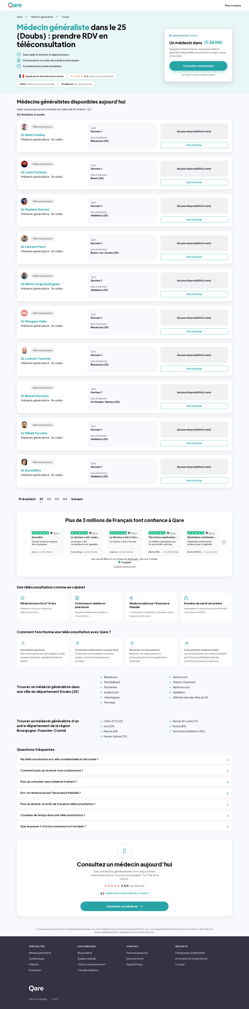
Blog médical (85, 952)
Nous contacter (135, 958)
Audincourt (111, 692)
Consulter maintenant (198, 66)
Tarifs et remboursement (91, 964)
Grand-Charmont (184, 682)
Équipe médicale (87, 958)
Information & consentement (191, 958)
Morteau (109, 702)
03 (57, 499)
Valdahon (179, 692)
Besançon (110, 677)
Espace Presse (134, 964)
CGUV (54, 999)
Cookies (180, 964)
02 (49, 499)
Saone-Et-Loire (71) (185, 721)
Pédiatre (33, 964)
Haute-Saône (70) (115, 736)
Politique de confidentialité (190, 952)
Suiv (77, 499)
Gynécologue (36, 958)
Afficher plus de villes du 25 (190, 697)
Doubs (65, 16)
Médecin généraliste (42, 16)
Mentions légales (38, 999)
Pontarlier (110, 687)
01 (41, 499)
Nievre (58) (111, 731)
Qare (19, 16)
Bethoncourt (181, 687)
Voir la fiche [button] (194, 145)
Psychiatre (35, 970)
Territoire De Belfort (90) (188, 731)
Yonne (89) (179, 726)
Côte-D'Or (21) (113, 721)
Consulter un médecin (122, 906)
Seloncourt (180, 677)
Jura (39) (109, 726)
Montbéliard (112, 682)
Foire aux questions (137, 952)
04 (65, 499)
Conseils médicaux (88, 970)
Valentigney (112, 697)
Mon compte (233, 5)
